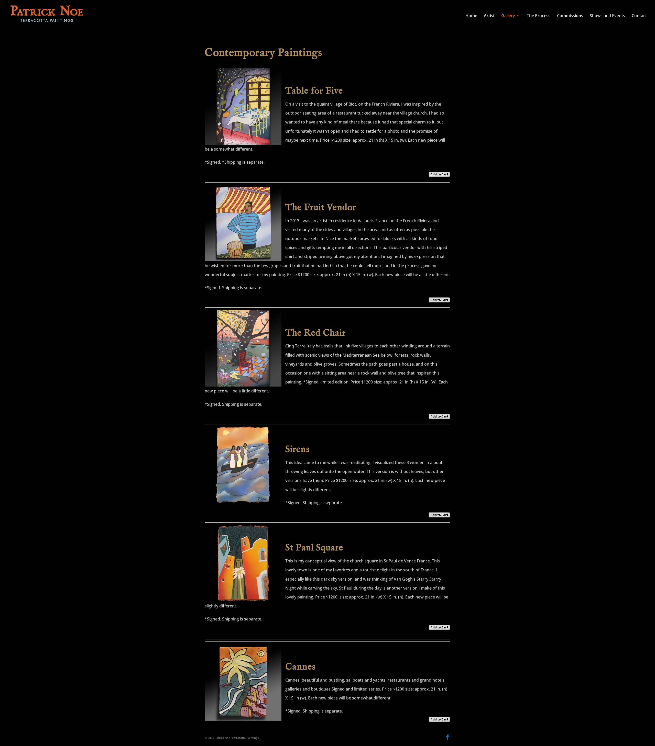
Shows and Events (607, 16)
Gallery (508, 16)
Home (471, 16)
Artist (489, 16)
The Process (538, 16)
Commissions (570, 16)
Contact (639, 16)
